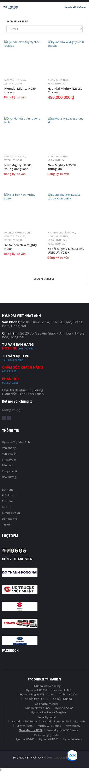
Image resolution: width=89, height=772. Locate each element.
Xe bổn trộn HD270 (36, 699)
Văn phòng (9, 448)
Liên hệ (6, 507)
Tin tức (6, 524)
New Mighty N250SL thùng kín (62, 167)
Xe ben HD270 (68, 694)
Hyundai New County (37, 708)
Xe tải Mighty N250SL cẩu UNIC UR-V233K (66, 250)
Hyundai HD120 (61, 690)
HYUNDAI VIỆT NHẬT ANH (28, 757)
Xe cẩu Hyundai (57, 240)
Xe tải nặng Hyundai (46, 735)
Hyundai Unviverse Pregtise (48, 712)
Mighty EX (79, 721)
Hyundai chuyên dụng (18, 232)
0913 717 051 (25, 348)
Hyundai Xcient (72, 739)
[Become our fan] (4, 418)
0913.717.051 (10, 383)
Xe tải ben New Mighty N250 (20, 247)
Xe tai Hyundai (13, 83)
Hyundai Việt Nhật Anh (16, 442)
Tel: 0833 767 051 (13, 360)
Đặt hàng (7, 489)
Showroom (9, 459)
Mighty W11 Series (49, 726)
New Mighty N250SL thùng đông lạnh (18, 167)
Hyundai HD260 (24, 739)
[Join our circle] (9, 418)
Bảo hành (8, 465)
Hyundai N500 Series (25, 721)
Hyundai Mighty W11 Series (37, 694)
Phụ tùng (7, 501)
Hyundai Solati (64, 708)
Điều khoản (9, 495)
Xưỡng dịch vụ (11, 513)
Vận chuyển (9, 454)
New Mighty (73, 726)
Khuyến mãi (9, 471)
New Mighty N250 (14, 79)
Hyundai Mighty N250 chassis (20, 90)
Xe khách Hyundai (46, 704)
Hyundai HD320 (48, 739)
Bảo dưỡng (9, 477)
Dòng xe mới (10, 518)
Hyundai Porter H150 (56, 721)
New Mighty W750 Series (62, 730)
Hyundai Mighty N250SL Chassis (65, 90)
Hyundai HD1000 (36, 690)
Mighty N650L (25, 726)
